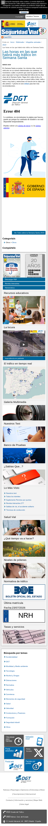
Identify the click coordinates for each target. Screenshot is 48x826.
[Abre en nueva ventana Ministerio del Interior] (13, 23)
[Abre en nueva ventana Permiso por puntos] (34, 765)
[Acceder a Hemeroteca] (33, 266)
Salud (8, 704)
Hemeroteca (10, 288)
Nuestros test (11, 493)
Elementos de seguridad (15, 699)
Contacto (9, 800)
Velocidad (10, 708)
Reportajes (15, 790)
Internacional (31, 794)
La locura (24, 344)
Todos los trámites (13, 496)
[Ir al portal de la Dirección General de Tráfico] (24, 779)
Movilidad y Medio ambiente (17, 666)
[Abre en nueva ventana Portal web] (14, 765)
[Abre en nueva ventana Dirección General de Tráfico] (31, 23)
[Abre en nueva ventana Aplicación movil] (34, 741)
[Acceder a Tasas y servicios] (24, 637)
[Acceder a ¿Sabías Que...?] (24, 477)
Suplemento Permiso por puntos (18, 500)
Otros (14, 242)
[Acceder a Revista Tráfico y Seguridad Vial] (24, 31)
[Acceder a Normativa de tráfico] (24, 592)
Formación (10, 718)
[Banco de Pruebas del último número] (24, 455)
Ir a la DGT (20, 17)
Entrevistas (34, 790)
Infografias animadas (33, 42)
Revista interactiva (12, 284)
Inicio (12, 42)
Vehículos (10, 690)
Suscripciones (18, 794)
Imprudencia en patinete (14, 358)
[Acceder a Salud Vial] (24, 527)
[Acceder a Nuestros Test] (24, 434)
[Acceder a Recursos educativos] (24, 310)
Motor (42, 790)
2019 (4, 45)
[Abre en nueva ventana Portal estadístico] (14, 753)
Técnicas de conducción (15, 510)
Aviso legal (24, 804)
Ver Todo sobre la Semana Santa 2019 (28, 233)
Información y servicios (23, 800)
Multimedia (20, 42)
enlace (26, 84)
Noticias (6, 790)
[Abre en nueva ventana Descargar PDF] (11, 266)
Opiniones (25, 790)
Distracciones (11, 680)
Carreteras (10, 694)
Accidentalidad (11, 657)
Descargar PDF (11, 279)
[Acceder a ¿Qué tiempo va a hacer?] (24, 549)
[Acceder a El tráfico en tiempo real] (24, 383)
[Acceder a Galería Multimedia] (24, 413)
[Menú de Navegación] (3, 2)
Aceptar (24, 12)
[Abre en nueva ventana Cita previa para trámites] (14, 741)
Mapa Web (38, 800)
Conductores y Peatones (15, 713)
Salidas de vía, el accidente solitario (20, 507)
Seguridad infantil (13, 722)
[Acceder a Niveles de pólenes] (24, 570)
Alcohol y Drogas (12, 676)
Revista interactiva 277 (15, 503)
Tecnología (10, 671)
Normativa (10, 685)
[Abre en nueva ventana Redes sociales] (34, 753)
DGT (8, 662)
